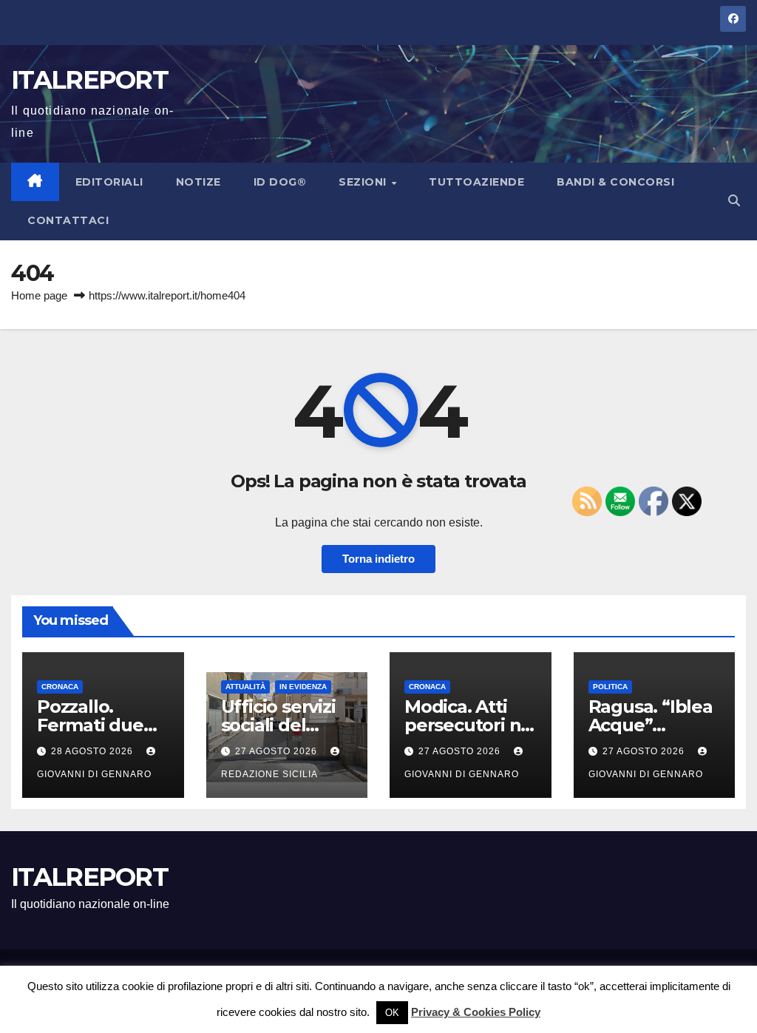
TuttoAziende (476, 182)
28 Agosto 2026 (93, 751)
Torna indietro (378, 558)
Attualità (245, 687)
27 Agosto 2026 (277, 751)
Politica (610, 687)
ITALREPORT (89, 79)
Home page (39, 295)
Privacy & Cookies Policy (475, 1012)
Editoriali (109, 182)
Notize (198, 182)
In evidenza (303, 687)
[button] (734, 200)
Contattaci (68, 220)
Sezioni (364, 182)
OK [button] (392, 1012)
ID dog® (280, 182)
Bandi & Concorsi (615, 182)
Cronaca (59, 687)
